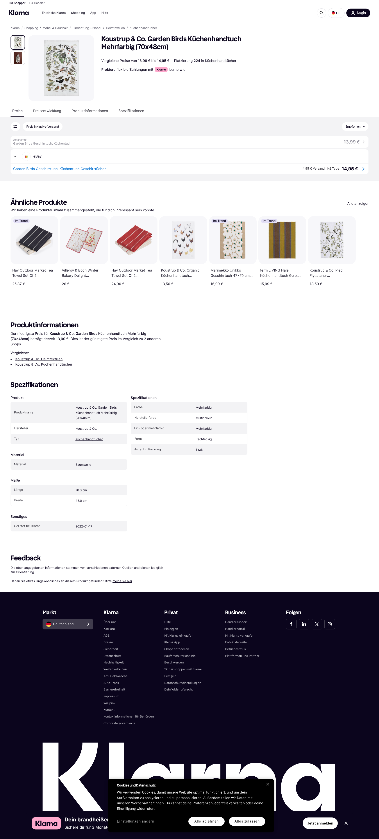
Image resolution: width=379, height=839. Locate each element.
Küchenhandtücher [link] (143, 28)
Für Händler (37, 3)
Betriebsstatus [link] (235, 649)
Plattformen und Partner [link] (242, 656)
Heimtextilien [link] (115, 28)
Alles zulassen (247, 821)
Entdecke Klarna (54, 13)
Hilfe (104, 13)
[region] (191, 805)
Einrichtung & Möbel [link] (87, 28)
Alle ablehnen (206, 821)
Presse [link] (108, 642)
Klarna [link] (15, 28)
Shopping (78, 13)
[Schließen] (268, 784)
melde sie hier (122, 581)
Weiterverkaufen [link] (115, 669)
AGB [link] (107, 636)
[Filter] (15, 126)
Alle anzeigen (358, 203)
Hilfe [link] (167, 622)
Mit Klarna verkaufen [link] (239, 636)
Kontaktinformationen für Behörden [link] (129, 716)
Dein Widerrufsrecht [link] (178, 689)
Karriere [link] (109, 629)
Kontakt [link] (109, 710)
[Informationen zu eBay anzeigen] (15, 156)
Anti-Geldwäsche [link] (116, 676)
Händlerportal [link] (235, 629)
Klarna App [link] (172, 642)
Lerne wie (177, 69)
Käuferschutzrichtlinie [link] (179, 656)
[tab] (17, 111)
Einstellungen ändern (135, 821)
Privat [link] (171, 612)
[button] (336, 13)
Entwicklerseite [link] (236, 642)
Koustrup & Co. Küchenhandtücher (43, 364)
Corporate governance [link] (119, 723)
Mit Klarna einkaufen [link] (178, 636)
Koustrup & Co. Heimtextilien (39, 359)
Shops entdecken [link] (176, 649)
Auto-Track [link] (111, 683)
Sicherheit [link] (111, 649)
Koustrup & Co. (86, 429)
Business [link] (235, 612)
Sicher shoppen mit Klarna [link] (183, 669)
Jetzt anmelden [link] (320, 823)
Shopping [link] (31, 28)
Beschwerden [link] (174, 662)
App (93, 13)
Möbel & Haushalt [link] (55, 28)
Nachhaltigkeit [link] (114, 662)
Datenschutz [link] (113, 656)
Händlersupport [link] (236, 622)
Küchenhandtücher (220, 60)
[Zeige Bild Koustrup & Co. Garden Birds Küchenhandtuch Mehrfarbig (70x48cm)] (18, 42)
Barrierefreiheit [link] (114, 689)
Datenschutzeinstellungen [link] (182, 683)
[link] (291, 624)
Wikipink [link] (109, 703)
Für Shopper (17, 3)
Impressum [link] (111, 696)
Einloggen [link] (171, 629)
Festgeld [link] (170, 676)
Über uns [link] (110, 622)
